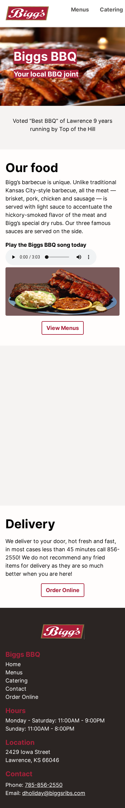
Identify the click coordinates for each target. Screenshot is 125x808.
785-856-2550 (43, 785)
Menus (80, 9)
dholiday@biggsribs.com (53, 793)
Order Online (62, 590)
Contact (15, 689)
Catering (16, 680)
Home (13, 664)
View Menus (62, 328)
